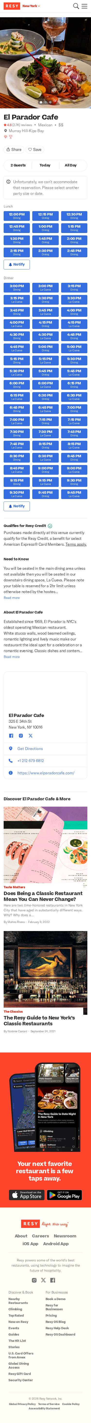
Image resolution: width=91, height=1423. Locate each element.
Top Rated (16, 1315)
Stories (14, 1347)
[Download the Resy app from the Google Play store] (64, 1195)
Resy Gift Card (19, 1374)
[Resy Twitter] (43, 1280)
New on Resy (18, 1322)
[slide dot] (41, 102)
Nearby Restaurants (18, 1301)
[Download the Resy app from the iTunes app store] (27, 1195)
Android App (55, 1244)
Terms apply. (76, 544)
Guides (13, 1334)
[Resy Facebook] (52, 1280)
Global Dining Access (18, 1366)
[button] (76, 6)
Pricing (51, 1315)
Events (13, 1328)
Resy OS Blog (56, 1322)
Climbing (15, 1309)
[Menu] (83, 6)
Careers (40, 1236)
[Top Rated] (11, 137)
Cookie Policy (71, 1404)
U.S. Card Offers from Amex (20, 1355)
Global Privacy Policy (22, 1404)
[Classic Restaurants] (6, 137)
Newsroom (65, 1236)
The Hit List (17, 1341)
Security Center (20, 1380)
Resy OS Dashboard (60, 1334)
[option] (45, 62)
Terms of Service (49, 1404)
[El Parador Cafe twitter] (30, 736)
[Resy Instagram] (34, 1280)
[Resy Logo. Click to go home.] (12, 6)
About (21, 1236)
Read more (12, 597)
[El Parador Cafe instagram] (20, 736)
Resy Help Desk (57, 1328)
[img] (6, 131)
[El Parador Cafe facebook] (11, 736)
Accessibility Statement (44, 1408)
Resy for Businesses (54, 1307)
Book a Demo (56, 1299)
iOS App (30, 1244)
